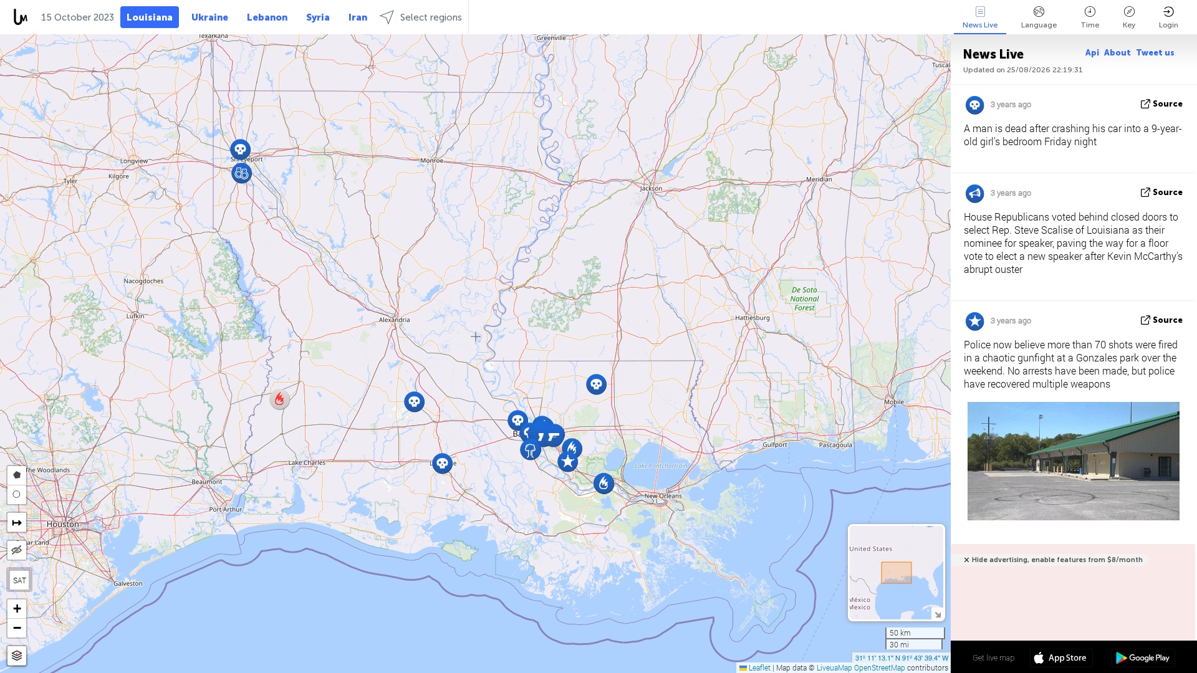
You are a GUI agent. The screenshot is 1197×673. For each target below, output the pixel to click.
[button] (530, 449)
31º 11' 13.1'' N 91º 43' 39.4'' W (901, 657)
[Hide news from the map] (16, 550)
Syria (318, 17)
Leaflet (759, 667)
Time (1089, 25)
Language (1039, 25)
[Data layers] (16, 656)
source (1168, 103)
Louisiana (150, 17)
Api (1092, 52)
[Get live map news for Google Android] (1143, 659)
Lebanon (267, 17)
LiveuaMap (834, 667)
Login (1168, 25)
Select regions (431, 17)
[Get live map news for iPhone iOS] (1061, 659)
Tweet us (1155, 52)
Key (1129, 25)
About (1117, 52)
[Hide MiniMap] (937, 613)
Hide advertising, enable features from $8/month (1057, 560)
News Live (980, 25)
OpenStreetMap (879, 667)
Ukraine (209, 17)
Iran (358, 17)
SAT (19, 580)
